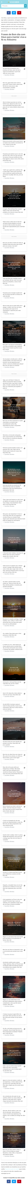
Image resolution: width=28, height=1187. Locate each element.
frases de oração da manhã (12, 1169)
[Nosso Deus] (13, 2)
